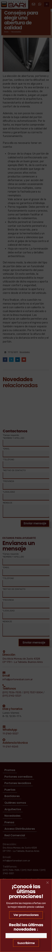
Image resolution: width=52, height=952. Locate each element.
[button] (26, 915)
